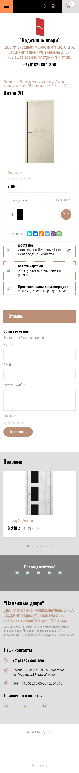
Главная (9, 82)
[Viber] (53, 233)
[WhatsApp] (59, 233)
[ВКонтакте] (35, 233)
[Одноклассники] (41, 233)
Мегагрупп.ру (40, 765)
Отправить (18, 432)
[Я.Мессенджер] (29, 233)
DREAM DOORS (62, 200)
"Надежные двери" (39, 40)
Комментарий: (14, 384)
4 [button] (42, 546)
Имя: (7, 345)
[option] (39, 504)
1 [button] (28, 546)
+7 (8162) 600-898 (39, 64)
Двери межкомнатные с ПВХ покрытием (34, 84)
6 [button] (51, 546)
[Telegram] (47, 233)
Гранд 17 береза (20, 520)
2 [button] (32, 546)
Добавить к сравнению (53, 214)
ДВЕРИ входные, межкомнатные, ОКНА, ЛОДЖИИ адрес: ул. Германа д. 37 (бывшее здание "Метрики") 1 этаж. (39, 52)
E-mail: (7, 365)
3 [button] (37, 546)
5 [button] (46, 546)
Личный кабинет (53, 6)
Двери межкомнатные (35, 82)
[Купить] (66, 214)
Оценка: (9, 416)
